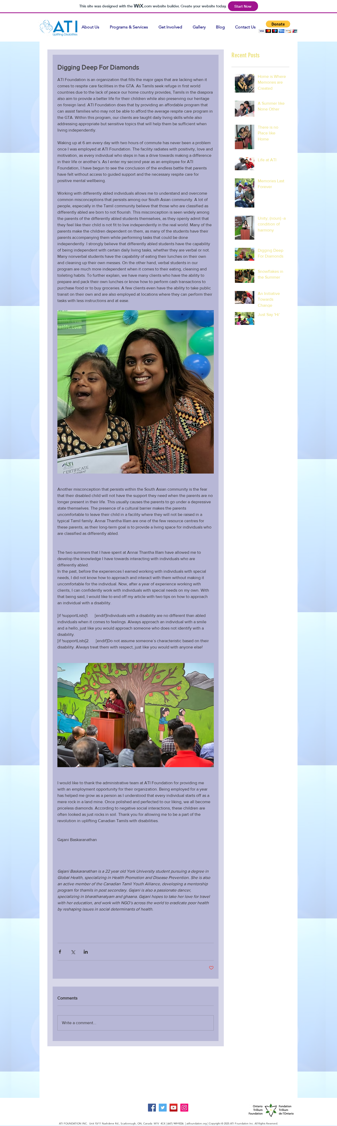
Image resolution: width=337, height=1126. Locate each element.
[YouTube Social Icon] (173, 1108)
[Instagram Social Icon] (184, 1108)
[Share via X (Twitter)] (72, 951)
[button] (278, 27)
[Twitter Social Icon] (163, 1108)
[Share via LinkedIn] (85, 951)
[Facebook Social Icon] (152, 1108)
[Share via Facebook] (59, 951)
